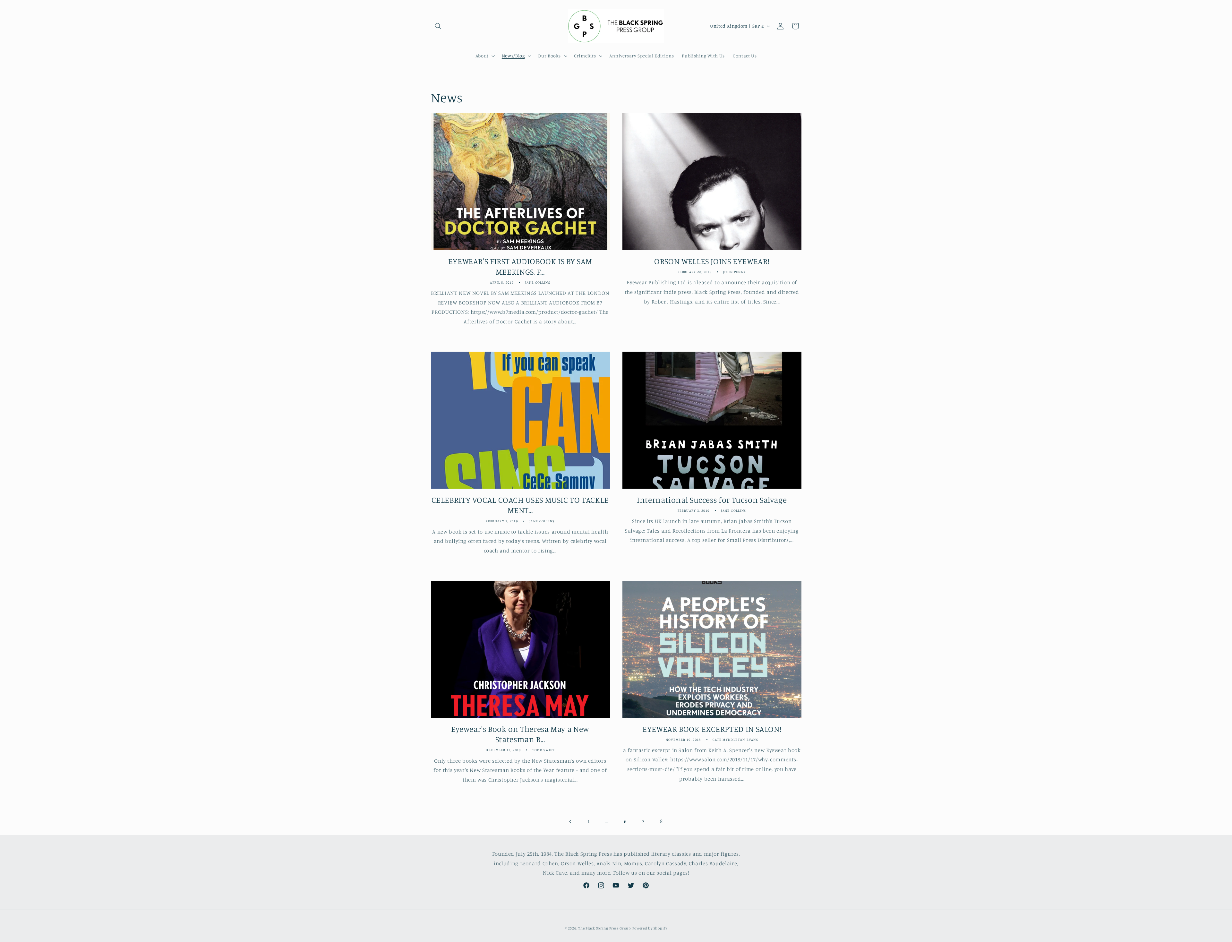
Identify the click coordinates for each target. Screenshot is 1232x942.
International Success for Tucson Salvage (712, 500)
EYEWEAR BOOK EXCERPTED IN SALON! (711, 729)
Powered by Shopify (649, 928)
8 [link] (661, 821)
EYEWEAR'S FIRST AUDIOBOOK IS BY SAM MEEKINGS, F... (520, 266)
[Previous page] (570, 821)
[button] (438, 26)
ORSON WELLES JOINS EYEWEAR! (711, 261)
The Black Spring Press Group (604, 928)
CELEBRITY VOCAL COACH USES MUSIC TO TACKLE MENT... (520, 505)
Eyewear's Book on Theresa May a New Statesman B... (520, 734)
